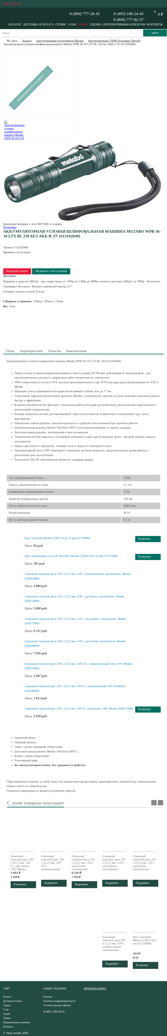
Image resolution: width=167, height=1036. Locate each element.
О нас (72, 24)
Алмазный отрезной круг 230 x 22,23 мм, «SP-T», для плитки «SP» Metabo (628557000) (79, 708)
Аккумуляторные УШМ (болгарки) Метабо (114, 40)
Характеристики (31, 351)
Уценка (96, 24)
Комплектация (76, 351)
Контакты (155, 24)
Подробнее (9, 227)
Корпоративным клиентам (124, 24)
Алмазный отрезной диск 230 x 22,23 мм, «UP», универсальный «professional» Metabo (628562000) (113, 947)
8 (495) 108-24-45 (128, 13)
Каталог (15, 24)
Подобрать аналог (17, 271)
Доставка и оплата (38, 24)
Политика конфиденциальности (59, 1001)
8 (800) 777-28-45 (85, 13)
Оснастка (54, 351)
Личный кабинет (95, 988)
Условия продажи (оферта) (57, 1005)
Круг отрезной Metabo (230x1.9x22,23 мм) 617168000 (57, 538)
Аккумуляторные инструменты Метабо (60, 40)
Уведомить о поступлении (51, 271)
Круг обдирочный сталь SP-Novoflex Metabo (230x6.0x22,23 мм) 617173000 (71, 556)
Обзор (10, 351)
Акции (83, 24)
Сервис (60, 24)
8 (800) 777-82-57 (128, 19)
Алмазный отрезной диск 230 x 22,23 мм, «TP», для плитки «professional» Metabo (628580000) (83, 866)
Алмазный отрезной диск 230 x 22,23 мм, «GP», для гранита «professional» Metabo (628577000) (113, 866)
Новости (47, 996)
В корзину (144, 538)
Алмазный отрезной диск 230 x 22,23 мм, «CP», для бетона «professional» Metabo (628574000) (144, 866)
